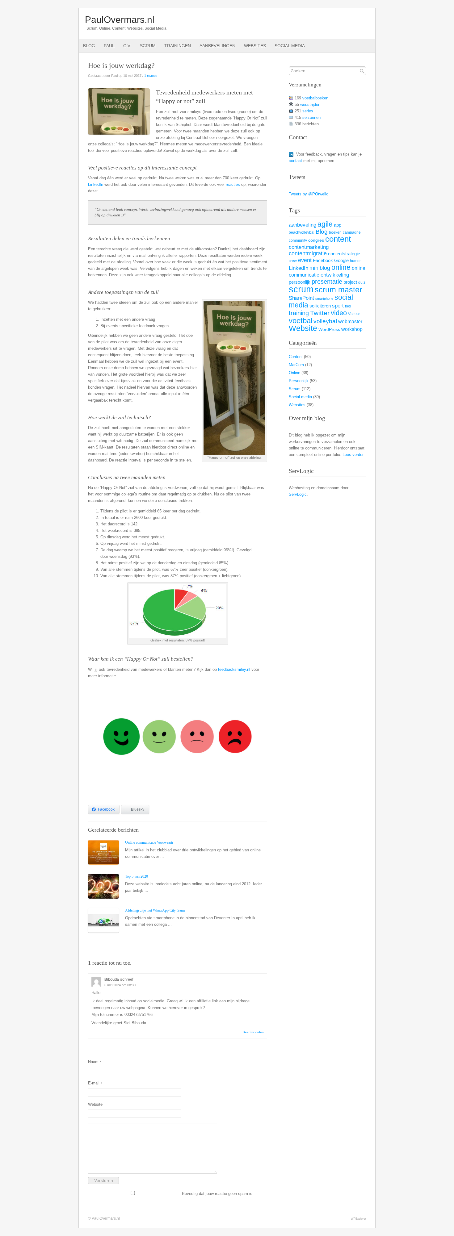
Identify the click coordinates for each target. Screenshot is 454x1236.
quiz (361, 282)
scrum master (338, 290)
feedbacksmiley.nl (234, 669)
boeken (335, 232)
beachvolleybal (301, 232)
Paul (109, 45)
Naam (94, 1061)
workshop (352, 329)
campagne (352, 232)
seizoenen (311, 117)
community (298, 240)
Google (341, 260)
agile (325, 224)
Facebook (323, 260)
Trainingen (177, 45)
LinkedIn (95, 184)
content (338, 239)
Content (296, 356)
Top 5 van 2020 (136, 876)
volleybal (325, 321)
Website (95, 1104)
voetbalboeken (315, 98)
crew (293, 261)
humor (355, 261)
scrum (301, 289)
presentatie (327, 281)
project (350, 282)
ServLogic (298, 494)
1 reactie (150, 75)
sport (338, 306)
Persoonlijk (299, 380)
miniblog (319, 268)
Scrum (148, 45)
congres (316, 240)
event (305, 260)
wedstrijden (310, 104)
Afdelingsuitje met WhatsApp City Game (155, 910)
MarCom (296, 364)
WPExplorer (358, 1218)
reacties (233, 184)
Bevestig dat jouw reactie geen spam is (216, 1193)
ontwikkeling (335, 275)
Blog (89, 45)
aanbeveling (302, 225)
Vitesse (354, 314)
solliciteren (320, 305)
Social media (290, 45)
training (299, 313)
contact (295, 160)
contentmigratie (308, 253)
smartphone (324, 298)
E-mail (95, 1083)
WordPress (329, 329)
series (307, 111)
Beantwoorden (253, 1032)
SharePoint (301, 298)
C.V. (127, 45)
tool (348, 306)
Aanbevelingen (217, 45)
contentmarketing (309, 247)
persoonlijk (299, 282)
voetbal (300, 320)
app (337, 225)
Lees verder (353, 454)
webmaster (350, 321)
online (341, 267)
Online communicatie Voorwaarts (149, 842)
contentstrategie (344, 253)
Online (294, 372)
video (339, 313)
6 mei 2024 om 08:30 (120, 985)
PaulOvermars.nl (119, 20)
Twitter (320, 313)
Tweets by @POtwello (308, 194)
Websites (255, 45)
